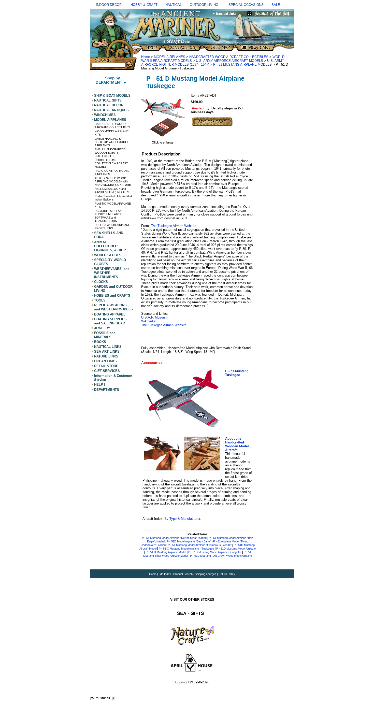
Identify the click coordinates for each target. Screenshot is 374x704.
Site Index (165, 574)
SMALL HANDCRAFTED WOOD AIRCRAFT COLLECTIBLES (110, 152)
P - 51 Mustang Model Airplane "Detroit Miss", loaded (174, 537)
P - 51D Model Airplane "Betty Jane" (189, 541)
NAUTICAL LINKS (108, 347)
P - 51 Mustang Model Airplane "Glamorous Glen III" (200, 545)
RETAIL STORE (106, 366)
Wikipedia (148, 321)
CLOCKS (101, 282)
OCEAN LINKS (105, 361)
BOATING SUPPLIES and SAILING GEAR (110, 321)
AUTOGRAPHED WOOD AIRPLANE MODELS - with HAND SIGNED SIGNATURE (113, 181)
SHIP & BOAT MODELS (112, 95)
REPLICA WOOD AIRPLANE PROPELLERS (112, 226)
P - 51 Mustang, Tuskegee (237, 373)
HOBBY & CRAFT (144, 5)
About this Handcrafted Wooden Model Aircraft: (237, 444)
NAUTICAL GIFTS (108, 100)
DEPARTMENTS (106, 390)
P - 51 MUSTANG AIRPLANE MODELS (242, 64)
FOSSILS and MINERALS (105, 335)
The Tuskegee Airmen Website (173, 226)
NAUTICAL (173, 5)
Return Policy (227, 574)
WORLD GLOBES (107, 255)
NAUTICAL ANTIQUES (111, 110)
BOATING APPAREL (109, 314)
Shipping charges (206, 574)
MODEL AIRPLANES (110, 120)
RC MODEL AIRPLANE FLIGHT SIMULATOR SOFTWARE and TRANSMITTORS (109, 215)
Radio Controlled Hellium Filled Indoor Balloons (113, 198)
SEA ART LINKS (107, 351)
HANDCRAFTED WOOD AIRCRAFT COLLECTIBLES (112, 125)
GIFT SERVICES (107, 371)
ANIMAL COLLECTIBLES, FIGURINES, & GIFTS (110, 246)
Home (145, 57)
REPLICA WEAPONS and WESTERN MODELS (113, 307)
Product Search (183, 574)
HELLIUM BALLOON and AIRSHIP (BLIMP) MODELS (112, 190)
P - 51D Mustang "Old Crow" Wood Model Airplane (221, 555)
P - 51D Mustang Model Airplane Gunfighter (214, 552)
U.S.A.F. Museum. (155, 317)
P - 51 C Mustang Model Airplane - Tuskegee (186, 548)
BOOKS (100, 342)
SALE (275, 5)
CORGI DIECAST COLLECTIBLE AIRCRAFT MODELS (111, 163)
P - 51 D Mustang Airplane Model (166, 552)
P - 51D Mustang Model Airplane (236, 548)
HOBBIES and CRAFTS (112, 295)
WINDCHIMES (105, 115)
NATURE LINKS (106, 356)
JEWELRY (102, 328)
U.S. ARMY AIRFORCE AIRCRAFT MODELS (229, 61)
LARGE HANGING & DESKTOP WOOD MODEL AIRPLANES (111, 142)
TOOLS (100, 300)
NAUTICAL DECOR (108, 105)
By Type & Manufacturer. (182, 519)
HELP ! (99, 385)
